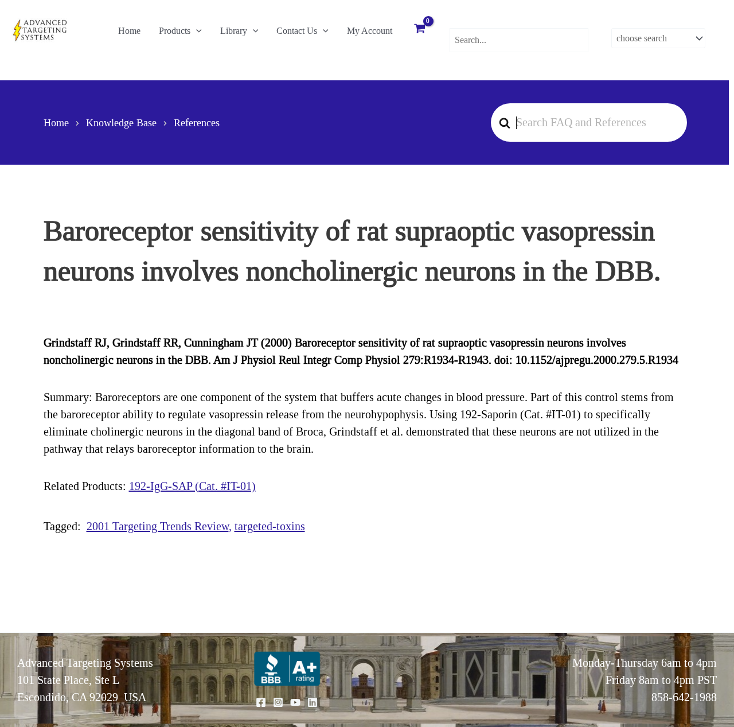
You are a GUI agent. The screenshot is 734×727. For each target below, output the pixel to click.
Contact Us (296, 31)
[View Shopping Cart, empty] (420, 29)
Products (174, 31)
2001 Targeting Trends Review (158, 526)
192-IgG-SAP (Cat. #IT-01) (192, 486)
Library (233, 31)
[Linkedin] (312, 702)
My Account (369, 31)
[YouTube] (295, 702)
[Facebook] (261, 702)
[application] (196, 31)
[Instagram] (278, 702)
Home (129, 31)
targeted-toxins (270, 526)
